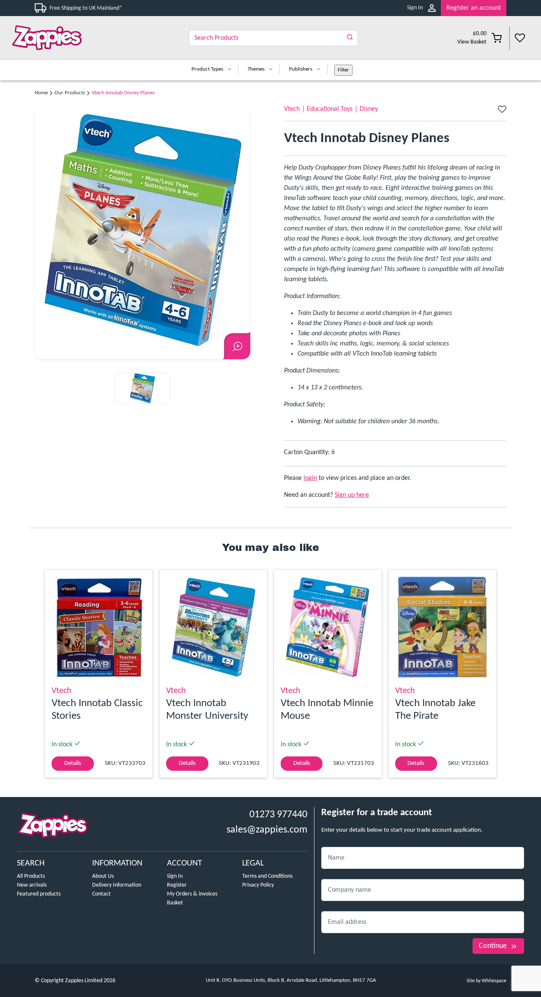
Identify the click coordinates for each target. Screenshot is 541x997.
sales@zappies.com (267, 830)
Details (72, 763)
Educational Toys (329, 109)
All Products (31, 876)
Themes (256, 69)
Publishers (300, 69)
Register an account (473, 8)
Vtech (292, 109)
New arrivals (31, 885)
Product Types (207, 69)
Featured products (38, 894)
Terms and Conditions (267, 876)
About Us (103, 876)
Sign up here (352, 495)
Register (177, 885)
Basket (175, 903)
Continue (493, 946)
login (310, 478)
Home (41, 93)
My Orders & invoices (192, 894)
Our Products (70, 93)
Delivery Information (116, 885)
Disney (369, 109)
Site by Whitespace (486, 980)
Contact (101, 894)
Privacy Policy (258, 885)
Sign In (415, 8)
